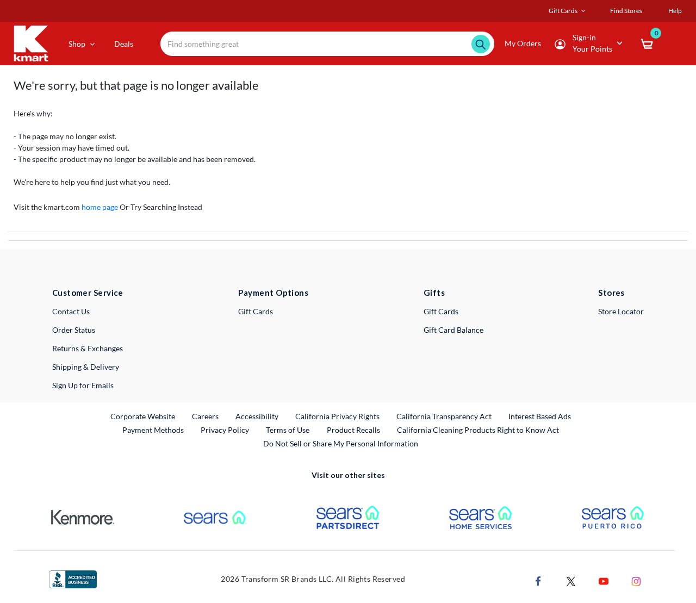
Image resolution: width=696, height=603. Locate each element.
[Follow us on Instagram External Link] (636, 580)
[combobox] (327, 44)
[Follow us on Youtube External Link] (603, 580)
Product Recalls (354, 429)
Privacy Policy (225, 429)
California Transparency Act (444, 416)
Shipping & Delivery (85, 366)
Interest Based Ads (539, 416)
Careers (206, 416)
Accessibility (256, 416)
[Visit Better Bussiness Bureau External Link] (73, 578)
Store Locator (621, 311)
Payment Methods (153, 429)
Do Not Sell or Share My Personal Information (340, 443)
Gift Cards (255, 311)
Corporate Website (143, 416)
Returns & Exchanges (87, 348)
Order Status (73, 329)
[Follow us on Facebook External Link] (538, 580)
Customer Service (87, 292)
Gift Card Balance (453, 329)
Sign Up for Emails (83, 385)
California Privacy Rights (337, 416)
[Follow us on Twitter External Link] (571, 580)
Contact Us (71, 311)
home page (100, 207)
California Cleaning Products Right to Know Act (478, 429)
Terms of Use (287, 429)
